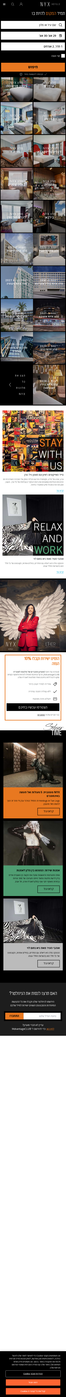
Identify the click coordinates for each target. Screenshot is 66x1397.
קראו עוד (60, 490)
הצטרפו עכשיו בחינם (32, 707)
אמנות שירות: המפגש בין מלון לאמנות (38, 870)
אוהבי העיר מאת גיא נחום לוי (49, 558)
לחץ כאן (50, 1029)
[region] (33, 1374)
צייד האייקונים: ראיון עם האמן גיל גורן (44, 474)
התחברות (41, 714)
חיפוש (33, 67)
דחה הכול (33, 1382)
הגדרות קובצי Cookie (33, 1373)
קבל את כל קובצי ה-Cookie (33, 1391)
